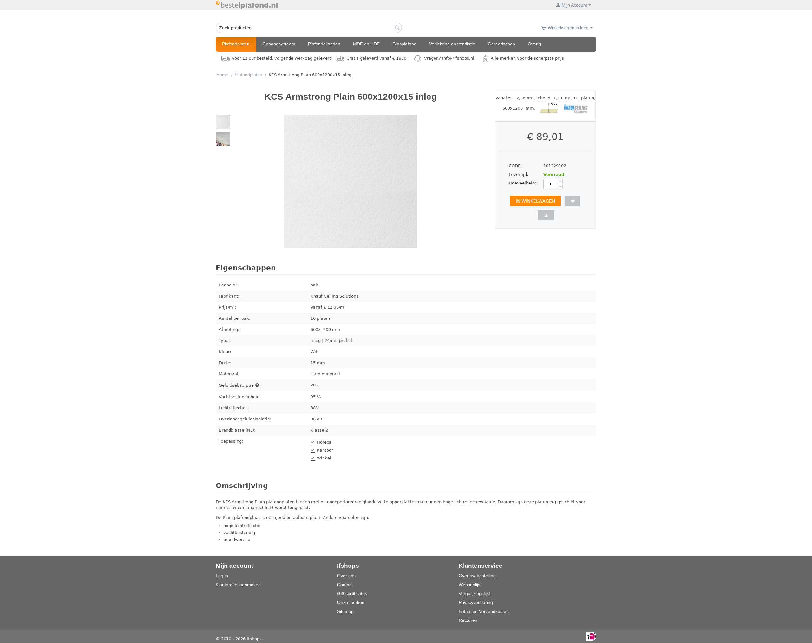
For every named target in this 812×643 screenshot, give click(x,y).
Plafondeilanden (324, 43)
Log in (222, 575)
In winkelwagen (535, 201)
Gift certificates (352, 593)
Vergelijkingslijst (474, 593)
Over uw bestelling (477, 575)
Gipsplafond (404, 43)
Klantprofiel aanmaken (238, 584)
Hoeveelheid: (522, 183)
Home (222, 74)
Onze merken (350, 602)
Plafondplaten (236, 43)
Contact (345, 584)
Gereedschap (501, 43)
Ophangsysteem (278, 43)
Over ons (346, 575)
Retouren (468, 620)
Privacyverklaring (476, 602)
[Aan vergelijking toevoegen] (546, 215)
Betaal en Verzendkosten (484, 611)
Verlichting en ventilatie (452, 43)
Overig (534, 43)
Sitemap (345, 611)
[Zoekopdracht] (397, 28)
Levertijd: (518, 174)
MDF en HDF (366, 43)
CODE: (515, 166)
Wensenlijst (470, 584)
